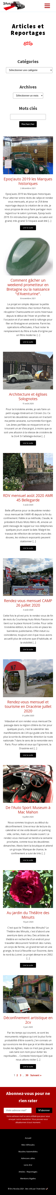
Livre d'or (28, 1165)
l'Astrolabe (40, 1188)
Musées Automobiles (28, 1151)
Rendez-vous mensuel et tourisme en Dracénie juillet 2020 (28, 706)
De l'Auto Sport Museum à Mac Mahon (28, 809)
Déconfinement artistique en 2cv (28, 1019)
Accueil (28, 1138)
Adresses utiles (28, 1158)
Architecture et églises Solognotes (28, 396)
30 (27, 1075)
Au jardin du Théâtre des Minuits (28, 914)
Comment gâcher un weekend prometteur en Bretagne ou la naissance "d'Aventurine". (28, 287)
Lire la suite (28, 227)
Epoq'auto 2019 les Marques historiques (28, 181)
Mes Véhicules (28, 1144)
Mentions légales (28, 1178)
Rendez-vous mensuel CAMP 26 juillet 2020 (28, 602)
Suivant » (36, 1075)
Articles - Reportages (28, 1171)
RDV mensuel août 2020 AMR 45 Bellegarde (28, 497)
